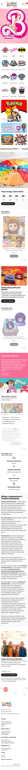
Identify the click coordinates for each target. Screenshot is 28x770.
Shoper (17, 765)
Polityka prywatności (6, 748)
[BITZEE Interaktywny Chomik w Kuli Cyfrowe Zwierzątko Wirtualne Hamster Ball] (14, 324)
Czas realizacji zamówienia (8, 743)
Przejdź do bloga (5, 400)
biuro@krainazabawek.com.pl (13, 713)
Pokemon (5, 414)
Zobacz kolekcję (8, 301)
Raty (2, 726)
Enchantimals (5, 69)
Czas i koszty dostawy (6, 741)
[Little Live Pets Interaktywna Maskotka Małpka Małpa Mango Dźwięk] (14, 232)
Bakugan (5, 56)
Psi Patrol (21, 83)
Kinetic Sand (22, 69)
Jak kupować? (4, 750)
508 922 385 (8, 711)
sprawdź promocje (8, 203)
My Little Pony (13, 83)
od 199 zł (14, 463)
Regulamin (17, 678)
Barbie (13, 56)
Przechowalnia (4, 734)
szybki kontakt (14, 481)
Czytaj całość (16, 443)
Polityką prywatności (11, 681)
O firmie (3, 757)
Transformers (21, 96)
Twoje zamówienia (5, 731)
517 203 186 (8, 709)
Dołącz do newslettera (9, 675)
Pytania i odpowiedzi (6, 723)
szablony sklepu (5, 765)
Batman (22, 56)
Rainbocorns (5, 96)
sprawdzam (14, 173)
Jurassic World (13, 69)
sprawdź (5, 374)
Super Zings (13, 96)
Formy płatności (5, 740)
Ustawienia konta (5, 733)
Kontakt (3, 755)
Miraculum (5, 83)
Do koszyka (14, 256)
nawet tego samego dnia (14, 472)
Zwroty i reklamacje (6, 721)
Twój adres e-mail (5, 671)
